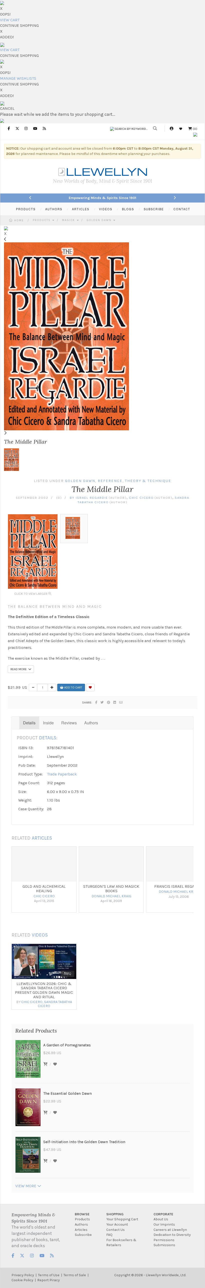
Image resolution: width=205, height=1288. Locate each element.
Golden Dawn (99, 220)
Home (19, 220)
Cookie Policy (22, 1280)
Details (29, 723)
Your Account (117, 1224)
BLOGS (128, 209)
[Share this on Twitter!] (102, 702)
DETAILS (47, 738)
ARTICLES (80, 209)
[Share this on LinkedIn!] (114, 702)
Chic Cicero (141, 498)
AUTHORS (53, 209)
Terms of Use (49, 1275)
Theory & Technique (148, 481)
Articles (81, 1230)
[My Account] (171, 129)
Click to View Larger (31, 594)
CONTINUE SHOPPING (19, 25)
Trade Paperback (62, 774)
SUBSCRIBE (154, 209)
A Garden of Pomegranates (67, 1045)
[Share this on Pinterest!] (108, 702)
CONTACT (182, 209)
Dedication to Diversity (172, 1235)
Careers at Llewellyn (170, 1230)
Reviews (69, 723)
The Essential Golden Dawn (67, 1093)
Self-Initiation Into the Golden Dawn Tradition (84, 1141)
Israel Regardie (92, 498)
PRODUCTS (26, 209)
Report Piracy (48, 1280)
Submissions (164, 1245)
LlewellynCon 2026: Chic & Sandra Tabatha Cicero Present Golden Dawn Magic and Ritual (44, 990)
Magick (69, 220)
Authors (91, 723)
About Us (161, 1219)
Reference (110, 481)
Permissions (164, 1240)
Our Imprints (164, 1224)
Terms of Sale (75, 1275)
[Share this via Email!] (121, 702)
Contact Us (115, 1230)
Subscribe (83, 1235)
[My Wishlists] (180, 129)
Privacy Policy (23, 1275)
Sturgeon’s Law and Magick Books (111, 888)
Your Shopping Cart (122, 1219)
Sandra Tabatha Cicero (55, 1004)
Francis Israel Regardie (178, 886)
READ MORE (19, 669)
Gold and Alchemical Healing (44, 888)
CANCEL (7, 108)
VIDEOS (105, 209)
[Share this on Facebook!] (96, 702)
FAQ (109, 1235)
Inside (48, 723)
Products (42, 220)
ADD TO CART (73, 687)
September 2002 (32, 498)
